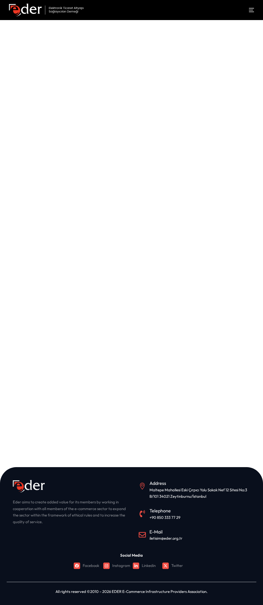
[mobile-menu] (247, 10)
